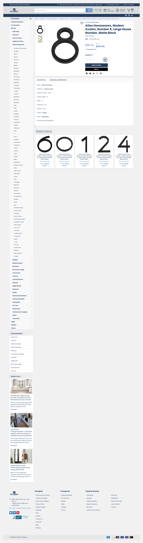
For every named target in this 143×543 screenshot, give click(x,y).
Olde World (17, 171)
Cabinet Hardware (17, 22)
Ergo (15, 105)
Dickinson (16, 97)
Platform (16, 185)
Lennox (16, 151)
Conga (16, 91)
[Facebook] (126, 15)
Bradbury (16, 71)
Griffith (16, 125)
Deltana (15, 283)
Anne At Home (15, 367)
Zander (16, 256)
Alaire (15, 54)
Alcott (16, 57)
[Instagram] (129, 15)
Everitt (16, 111)
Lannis (16, 148)
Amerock (15, 35)
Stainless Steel (18, 208)
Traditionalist (18, 233)
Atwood (16, 60)
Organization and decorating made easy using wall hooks (20, 467)
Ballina (16, 65)
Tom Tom (17, 228)
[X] (97, 73)
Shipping (38, 510)
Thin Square (17, 225)
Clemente (17, 88)
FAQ (37, 513)
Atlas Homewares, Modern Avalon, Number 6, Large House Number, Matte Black (45, 156)
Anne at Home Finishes (43, 495)
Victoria (16, 245)
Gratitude (17, 122)
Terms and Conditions (42, 501)
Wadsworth (17, 247)
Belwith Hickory (17, 263)
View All (13, 371)
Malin (15, 159)
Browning (16, 77)
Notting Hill (16, 302)
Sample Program (41, 507)
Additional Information (58, 80)
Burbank (16, 82)
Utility (13, 322)
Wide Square (18, 253)
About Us (38, 522)
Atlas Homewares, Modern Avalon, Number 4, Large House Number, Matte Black (124, 156)
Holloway (16, 128)
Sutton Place (18, 216)
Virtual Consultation (41, 498)
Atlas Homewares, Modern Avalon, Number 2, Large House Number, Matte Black (104, 156)
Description (41, 80)
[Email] (90, 73)
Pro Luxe (15, 305)
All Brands (15, 31)
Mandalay (17, 162)
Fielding (16, 114)
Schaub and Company (19, 312)
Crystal (16, 94)
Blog (37, 525)
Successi (16, 213)
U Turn (16, 242)
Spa (15, 205)
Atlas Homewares (18, 44)
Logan (16, 156)
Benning (16, 68)
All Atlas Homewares (20, 48)
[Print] (93, 73)
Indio (15, 131)
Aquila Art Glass (17, 41)
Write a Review (89, 36)
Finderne (16, 116)
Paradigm (17, 182)
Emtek (14, 292)
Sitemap (38, 528)
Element (16, 99)
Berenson (15, 266)
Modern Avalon (18, 165)
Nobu (15, 168)
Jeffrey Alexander (18, 299)
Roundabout (18, 196)
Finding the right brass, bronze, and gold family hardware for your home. (21, 397)
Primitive (16, 188)
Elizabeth (16, 102)
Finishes (13, 325)
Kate (15, 136)
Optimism (17, 173)
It (14, 134)
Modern (44, 112)
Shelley (16, 199)
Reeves (16, 190)
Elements (15, 289)
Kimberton (17, 142)
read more (14, 409)
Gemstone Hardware (19, 296)
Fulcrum (16, 119)
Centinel (16, 85)
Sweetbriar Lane (19, 222)
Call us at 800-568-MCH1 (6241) (21, 508)
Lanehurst (17, 145)
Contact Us (39, 519)
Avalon (16, 62)
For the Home (15, 25)
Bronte (16, 74)
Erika (15, 108)
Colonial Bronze (17, 279)
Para (15, 179)
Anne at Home (17, 38)
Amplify (16, 51)
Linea (15, 154)
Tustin (16, 239)
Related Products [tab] (44, 131)
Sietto (14, 315)
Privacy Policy (40, 504)
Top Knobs (16, 318)
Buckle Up (17, 80)
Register (132, 4)
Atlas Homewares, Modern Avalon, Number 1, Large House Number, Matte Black (84, 156)
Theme (13, 328)
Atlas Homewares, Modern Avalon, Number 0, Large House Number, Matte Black (64, 156)
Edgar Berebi (16, 286)
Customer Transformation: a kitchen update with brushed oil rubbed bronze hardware (21, 432)
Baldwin (15, 260)
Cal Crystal (16, 273)
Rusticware (16, 309)
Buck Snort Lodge (18, 270)
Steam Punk (17, 210)
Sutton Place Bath (19, 219)
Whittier (16, 250)
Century (15, 276)
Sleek (15, 202)
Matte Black (45, 116)
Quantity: (89, 55)
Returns (38, 516)
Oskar (15, 176)
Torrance (16, 230)
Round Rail (17, 193)
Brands (13, 28)
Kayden (16, 139)
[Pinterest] (132, 15)
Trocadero (17, 236)
